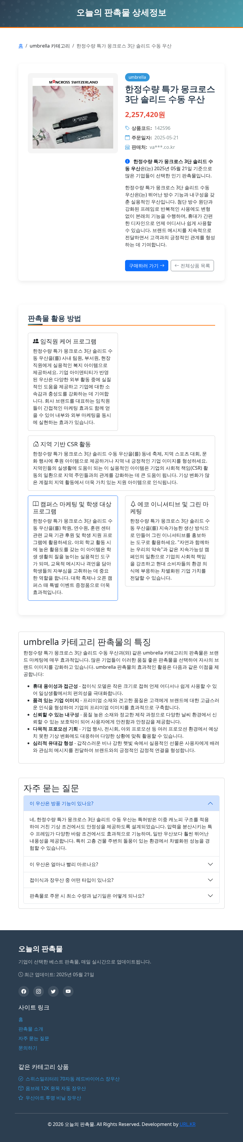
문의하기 (27, 1048)
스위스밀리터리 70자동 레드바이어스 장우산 (72, 1078)
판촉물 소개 (30, 1029)
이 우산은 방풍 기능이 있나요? (61, 803)
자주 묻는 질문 (33, 1038)
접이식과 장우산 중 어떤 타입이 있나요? (71, 880)
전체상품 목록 (194, 265)
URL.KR (188, 1124)
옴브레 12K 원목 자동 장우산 (55, 1088)
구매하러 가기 (144, 265)
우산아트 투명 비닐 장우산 (52, 1097)
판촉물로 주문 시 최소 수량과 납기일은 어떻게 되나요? (87, 895)
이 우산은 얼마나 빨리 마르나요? (64, 864)
